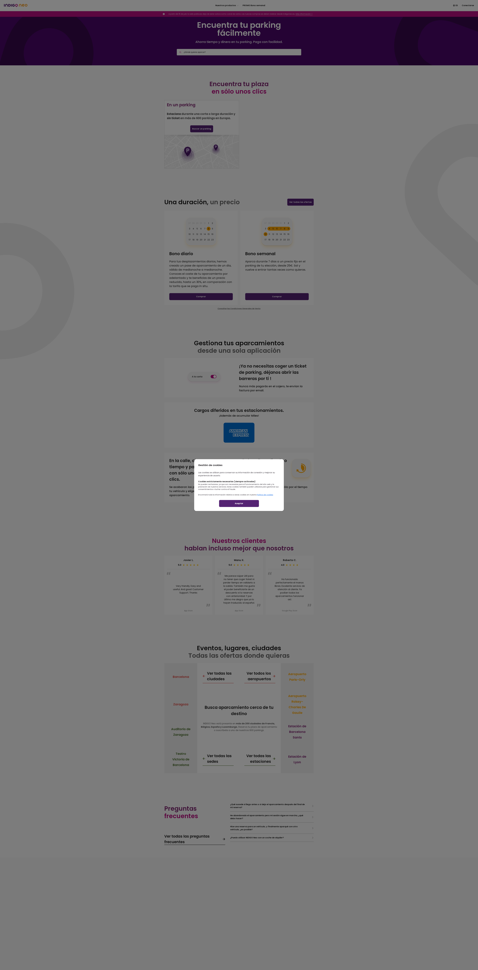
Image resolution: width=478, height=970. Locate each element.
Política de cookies (265, 495)
